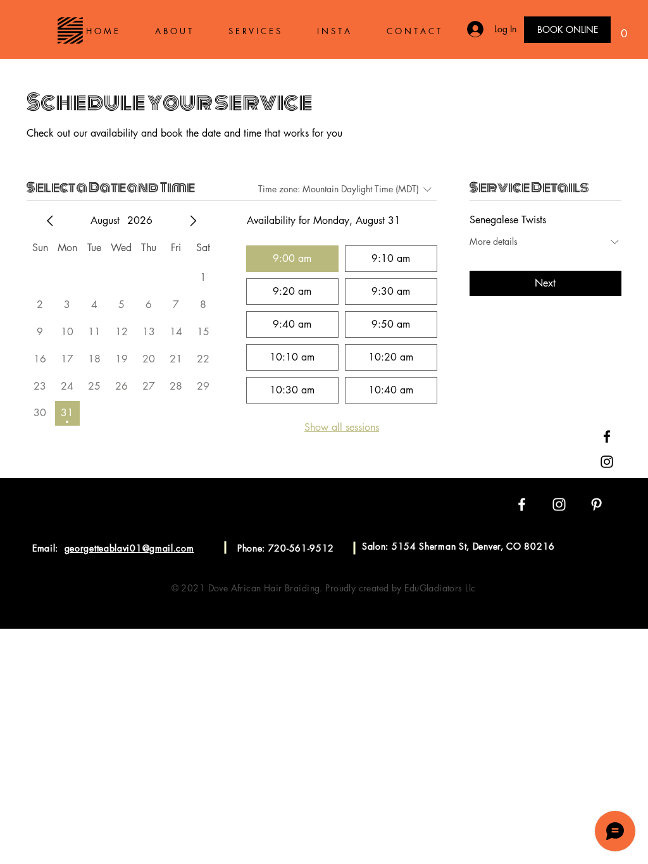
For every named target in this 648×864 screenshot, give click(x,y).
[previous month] (50, 220)
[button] (624, 29)
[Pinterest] (607, 487)
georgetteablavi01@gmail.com (129, 548)
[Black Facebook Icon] (607, 436)
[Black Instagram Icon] (607, 462)
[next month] (193, 220)
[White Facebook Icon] (521, 504)
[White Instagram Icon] (559, 504)
